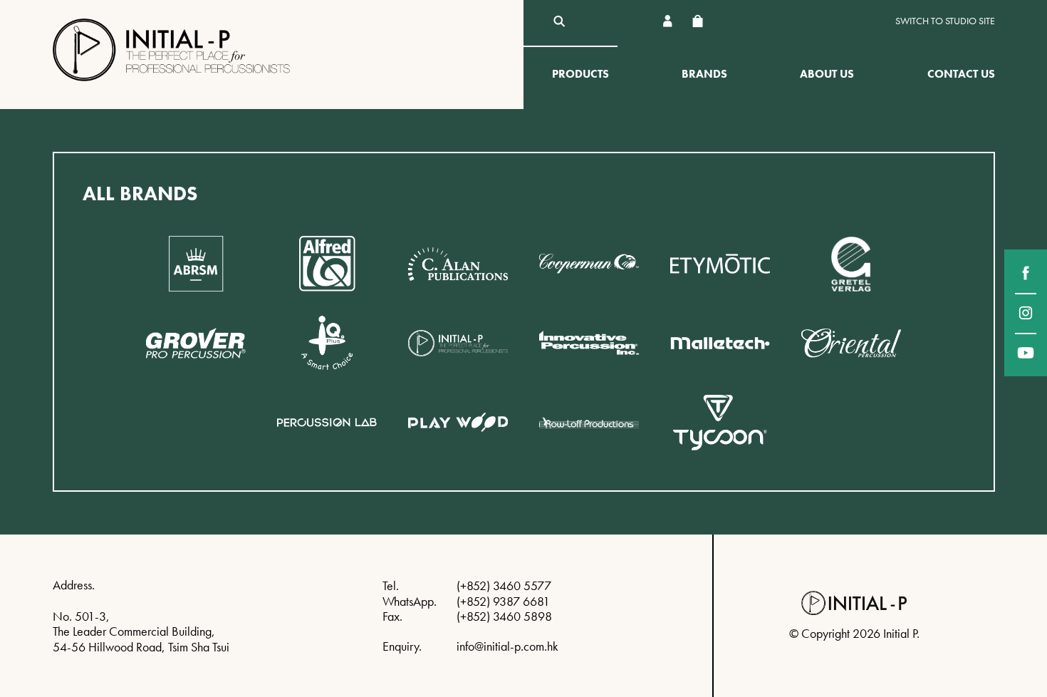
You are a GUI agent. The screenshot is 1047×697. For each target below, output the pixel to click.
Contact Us (961, 73)
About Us (827, 73)
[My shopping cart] (698, 21)
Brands (704, 73)
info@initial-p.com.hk (507, 646)
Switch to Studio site (945, 21)
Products (580, 73)
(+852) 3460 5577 (504, 585)
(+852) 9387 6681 (503, 601)
